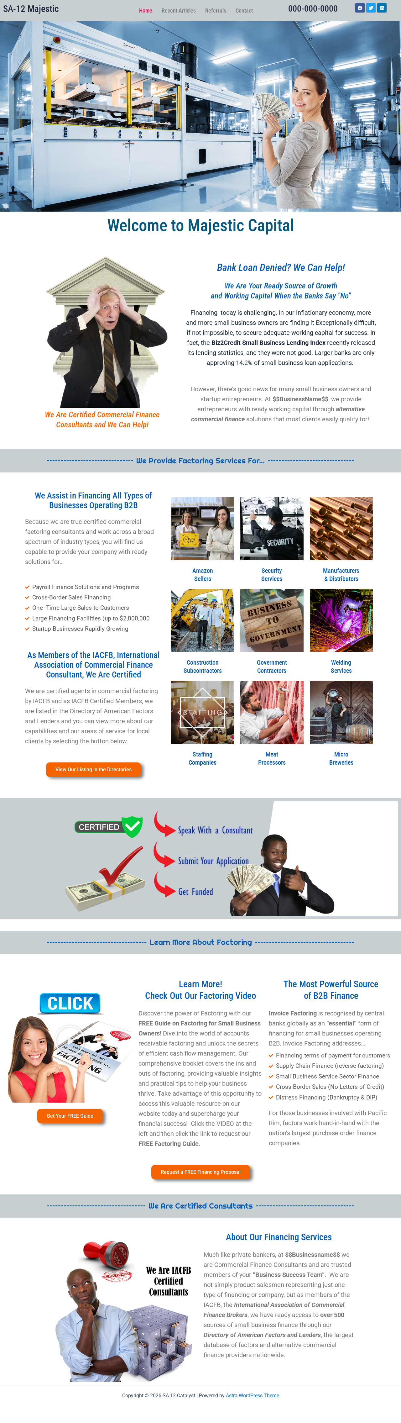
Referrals (215, 10)
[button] (70, 1040)
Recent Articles (179, 10)
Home (145, 10)
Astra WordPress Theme (252, 1396)
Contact (244, 10)
